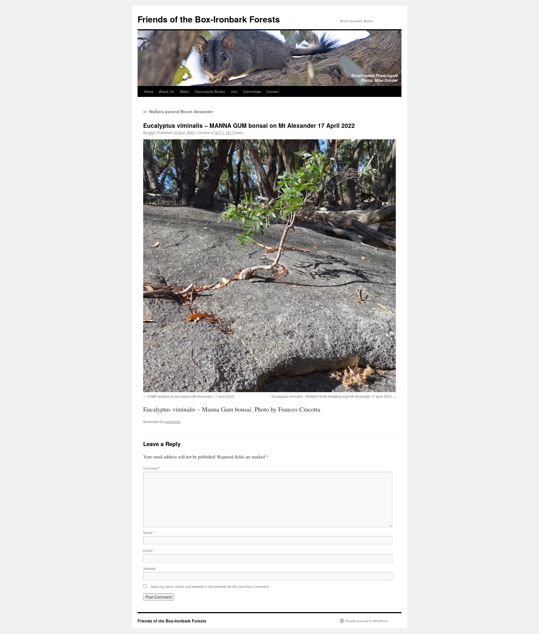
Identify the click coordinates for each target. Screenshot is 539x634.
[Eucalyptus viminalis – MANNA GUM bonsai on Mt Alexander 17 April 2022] (269, 265)
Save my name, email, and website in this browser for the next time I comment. (210, 586)
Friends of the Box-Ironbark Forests (209, 19)
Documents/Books (210, 91)
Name (149, 532)
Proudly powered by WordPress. (367, 621)
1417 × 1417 (223, 132)
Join (234, 91)
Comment (151, 468)
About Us (166, 91)
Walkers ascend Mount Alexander (178, 111)
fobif (151, 132)
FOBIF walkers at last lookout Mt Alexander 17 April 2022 (190, 396)
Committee (252, 91)
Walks (184, 91)
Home (148, 91)
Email (148, 550)
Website (149, 568)
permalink (172, 421)
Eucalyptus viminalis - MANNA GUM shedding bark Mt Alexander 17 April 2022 (331, 396)
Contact (272, 91)
